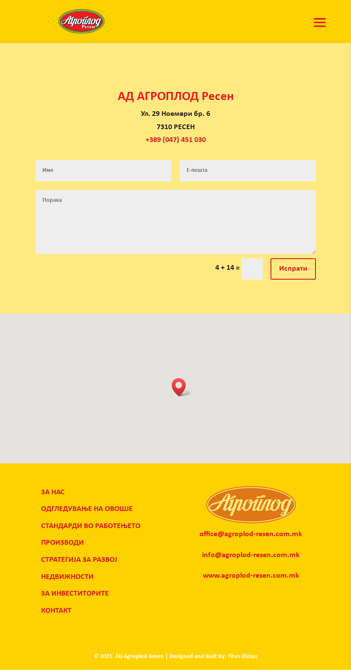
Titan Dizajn (243, 656)
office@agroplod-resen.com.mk (250, 534)
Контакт (56, 611)
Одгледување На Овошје (87, 509)
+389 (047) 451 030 (176, 140)
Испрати (293, 269)
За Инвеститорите (75, 594)
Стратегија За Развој (79, 560)
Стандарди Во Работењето (90, 526)
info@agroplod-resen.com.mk (251, 555)
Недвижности (67, 577)
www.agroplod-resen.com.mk (251, 576)
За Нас (53, 492)
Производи (62, 543)
